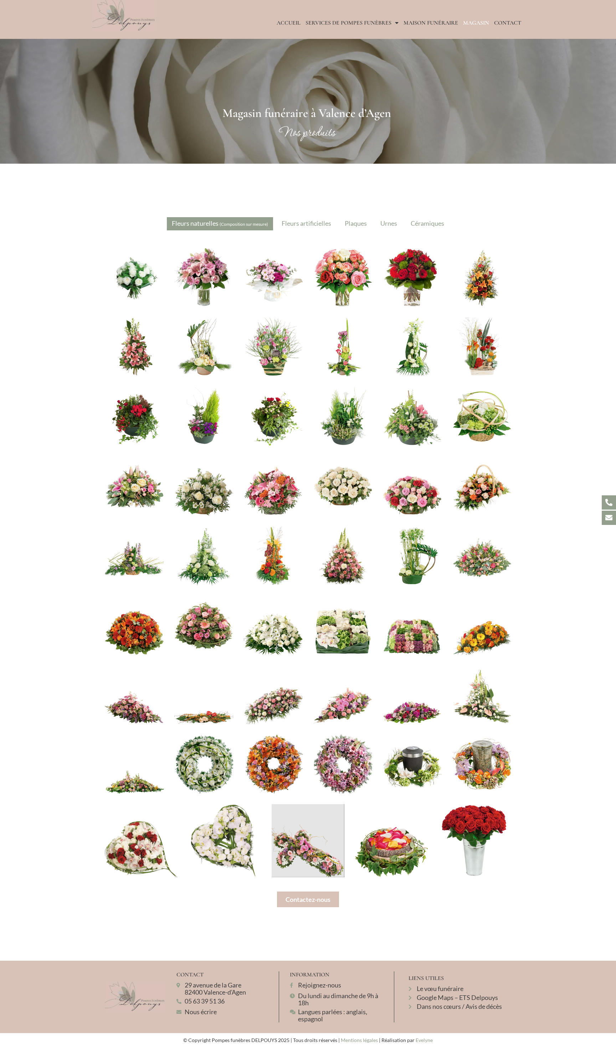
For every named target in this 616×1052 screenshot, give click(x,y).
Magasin (476, 22)
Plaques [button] (356, 223)
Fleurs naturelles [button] (220, 223)
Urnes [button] (388, 223)
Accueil (289, 22)
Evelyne (424, 1040)
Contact (507, 22)
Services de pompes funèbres (348, 22)
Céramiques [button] (427, 223)
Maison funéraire (431, 22)
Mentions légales (359, 1040)
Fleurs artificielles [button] (306, 223)
